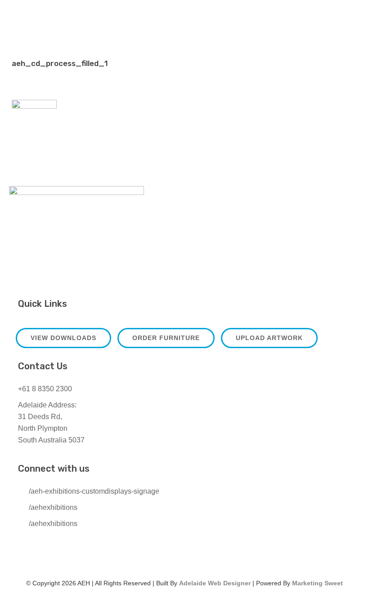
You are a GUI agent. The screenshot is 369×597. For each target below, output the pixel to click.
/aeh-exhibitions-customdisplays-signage (94, 491)
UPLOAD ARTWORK (269, 337)
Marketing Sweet (317, 583)
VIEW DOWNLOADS (63, 337)
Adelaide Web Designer (215, 583)
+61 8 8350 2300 (45, 389)
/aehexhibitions (53, 507)
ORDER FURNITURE (166, 337)
